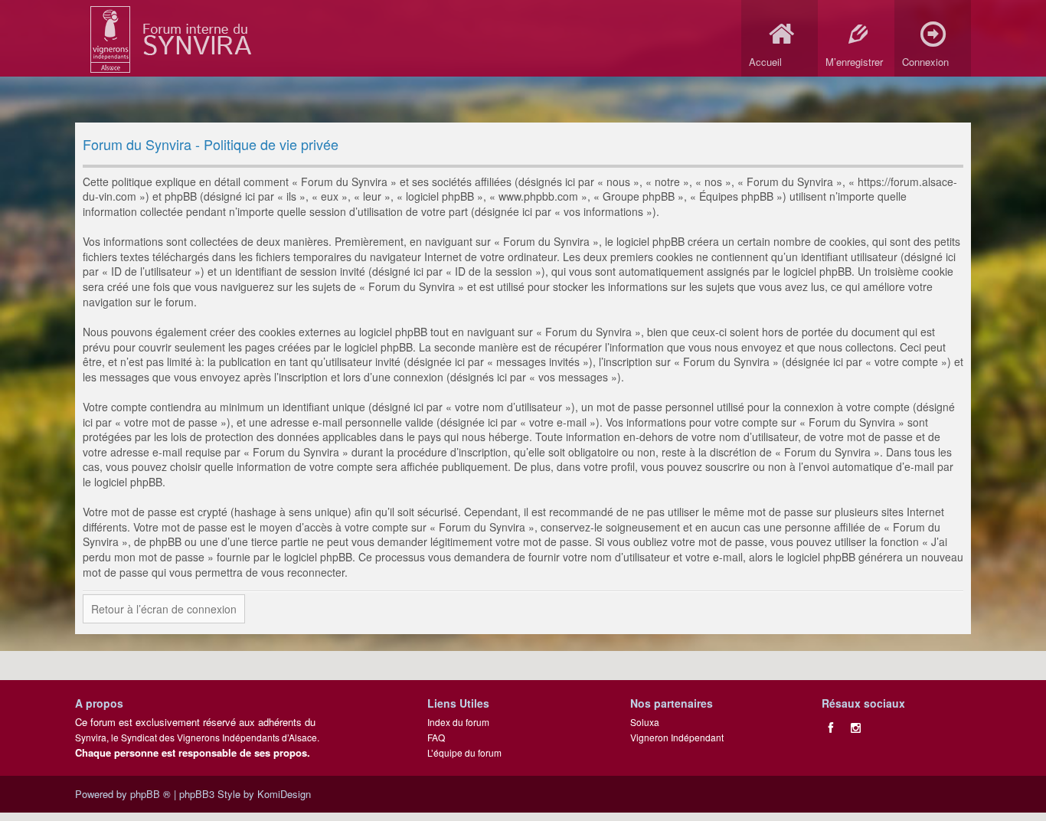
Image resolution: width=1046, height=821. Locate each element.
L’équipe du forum (464, 752)
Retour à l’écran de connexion (164, 609)
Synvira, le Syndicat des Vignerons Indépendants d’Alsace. (197, 737)
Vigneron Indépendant (677, 737)
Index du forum (458, 721)
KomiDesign (284, 794)
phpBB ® (150, 794)
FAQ (436, 737)
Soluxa (644, 721)
